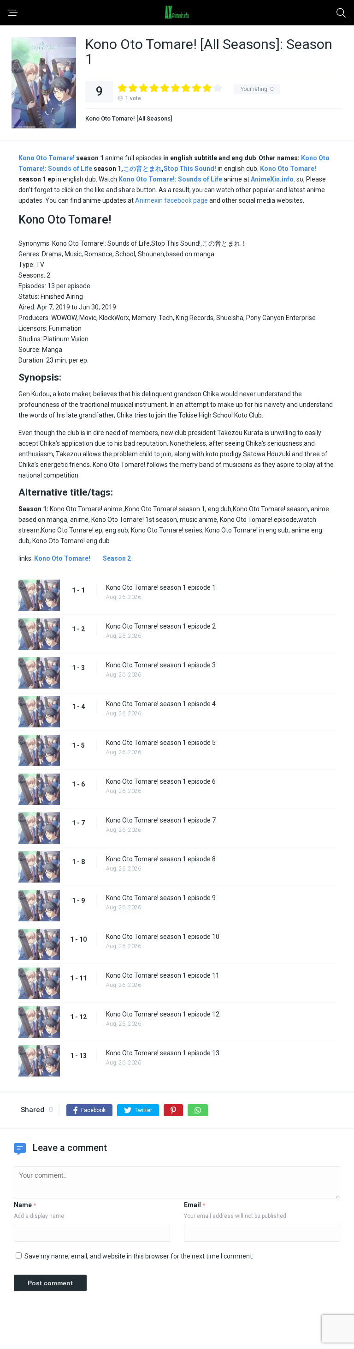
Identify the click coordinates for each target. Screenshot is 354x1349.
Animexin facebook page (171, 200)
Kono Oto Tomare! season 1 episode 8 (161, 859)
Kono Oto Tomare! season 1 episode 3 (161, 665)
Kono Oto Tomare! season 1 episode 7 (161, 820)
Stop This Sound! (190, 168)
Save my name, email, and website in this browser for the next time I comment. (139, 1256)
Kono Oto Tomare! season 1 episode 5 (161, 742)
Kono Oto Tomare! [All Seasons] (128, 118)
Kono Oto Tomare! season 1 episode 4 (161, 704)
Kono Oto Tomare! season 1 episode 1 (161, 587)
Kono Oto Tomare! (46, 158)
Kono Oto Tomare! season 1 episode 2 (161, 626)
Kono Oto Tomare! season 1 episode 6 (161, 781)
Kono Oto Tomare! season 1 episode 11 (162, 975)
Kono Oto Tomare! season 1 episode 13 (162, 1053)
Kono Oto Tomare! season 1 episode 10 (162, 936)
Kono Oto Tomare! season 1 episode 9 (161, 897)
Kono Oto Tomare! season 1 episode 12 (162, 1014)
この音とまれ (142, 168)
